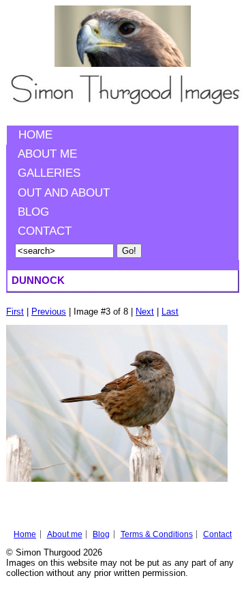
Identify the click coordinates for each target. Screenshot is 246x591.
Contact (45, 231)
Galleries (49, 173)
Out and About (64, 192)
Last (170, 311)
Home (35, 134)
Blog (33, 211)
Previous (48, 311)
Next (145, 311)
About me (47, 153)
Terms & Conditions (157, 534)
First (15, 311)
